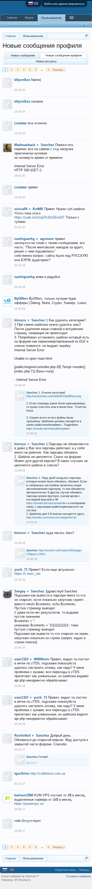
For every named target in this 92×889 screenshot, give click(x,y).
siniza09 (20, 209)
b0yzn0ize (22, 80)
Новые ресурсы (46, 61)
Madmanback (24, 145)
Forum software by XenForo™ (20, 876)
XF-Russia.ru (22, 879)
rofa (17, 821)
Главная (12, 17)
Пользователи (51, 17)
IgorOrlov (21, 773)
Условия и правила (78, 876)
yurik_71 (21, 569)
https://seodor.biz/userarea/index (46, 503)
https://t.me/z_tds (27, 574)
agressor (47, 239)
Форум (29, 17)
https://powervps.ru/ (29, 804)
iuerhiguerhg (24, 239)
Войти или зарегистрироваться (64, 3)
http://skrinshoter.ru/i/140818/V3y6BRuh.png (53, 396)
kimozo (20, 320)
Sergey (19, 591)
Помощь (83, 869)
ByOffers (21, 298)
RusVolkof (22, 735)
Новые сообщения (23, 55)
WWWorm (41, 659)
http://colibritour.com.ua (47, 773)
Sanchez (47, 145)
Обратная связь (65, 869)
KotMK (38, 209)
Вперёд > (59, 69)
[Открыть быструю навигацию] (86, 36)
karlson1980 (23, 795)
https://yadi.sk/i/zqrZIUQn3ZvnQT (39, 217)
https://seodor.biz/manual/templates (48, 428)
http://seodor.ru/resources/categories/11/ (51, 517)
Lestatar (20, 123)
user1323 (21, 659)
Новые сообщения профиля (63, 55)
